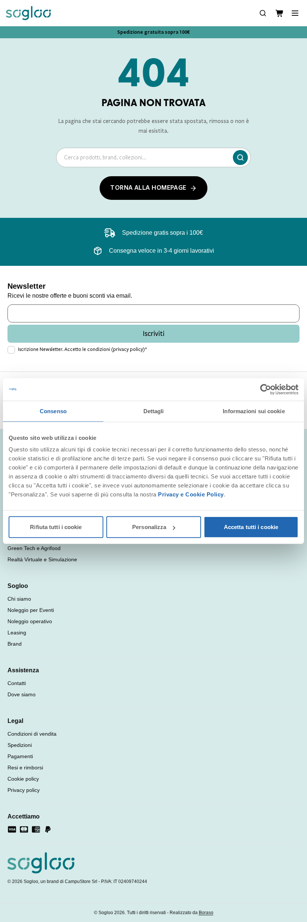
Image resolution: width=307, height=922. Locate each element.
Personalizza (149, 527)
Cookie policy (23, 779)
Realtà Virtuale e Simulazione (42, 559)
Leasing (16, 633)
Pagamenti (20, 756)
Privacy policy (23, 790)
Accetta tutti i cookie (251, 527)
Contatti (16, 683)
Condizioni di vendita (32, 734)
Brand (14, 644)
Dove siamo (21, 694)
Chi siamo (19, 599)
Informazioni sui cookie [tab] (254, 411)
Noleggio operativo (29, 621)
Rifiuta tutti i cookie (56, 527)
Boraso (206, 912)
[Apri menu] (295, 13)
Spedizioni (19, 745)
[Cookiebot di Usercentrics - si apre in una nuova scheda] (265, 389)
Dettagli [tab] (153, 411)
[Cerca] (240, 157)
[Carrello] (279, 13)
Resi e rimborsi (25, 768)
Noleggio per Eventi (30, 610)
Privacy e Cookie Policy (191, 494)
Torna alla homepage (148, 187)
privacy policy (128, 349)
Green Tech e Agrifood (34, 548)
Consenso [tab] (53, 411)
